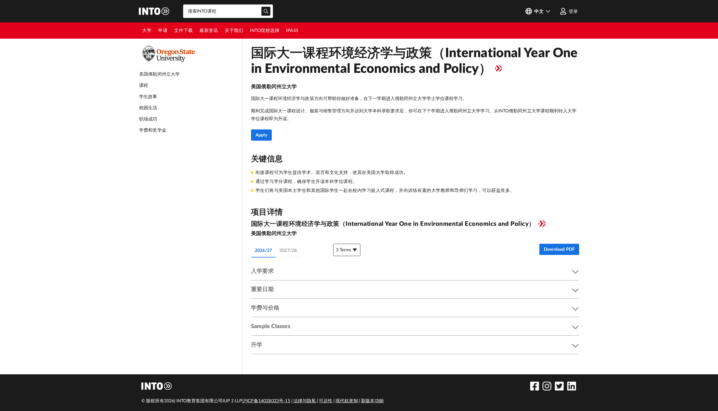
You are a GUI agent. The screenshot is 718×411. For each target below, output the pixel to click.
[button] (415, 272)
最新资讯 (208, 30)
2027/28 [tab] (288, 250)
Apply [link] (261, 135)
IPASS (292, 30)
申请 (162, 30)
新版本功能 (372, 401)
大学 (146, 30)
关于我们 (234, 30)
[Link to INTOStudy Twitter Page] (559, 386)
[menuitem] (147, 30)
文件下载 (183, 30)
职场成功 (148, 119)
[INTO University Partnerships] (156, 386)
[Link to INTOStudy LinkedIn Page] (572, 386)
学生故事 (148, 96)
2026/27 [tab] (263, 250)
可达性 (325, 401)
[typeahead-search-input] (265, 11)
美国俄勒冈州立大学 (159, 74)
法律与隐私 (304, 401)
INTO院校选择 (264, 30)
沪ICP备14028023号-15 (266, 401)
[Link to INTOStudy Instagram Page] (547, 386)
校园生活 (148, 108)
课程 (143, 85)
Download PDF (559, 249)
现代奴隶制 (346, 401)
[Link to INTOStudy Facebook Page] (535, 386)
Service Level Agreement (498, 68)
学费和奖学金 (152, 130)
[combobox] (228, 11)
